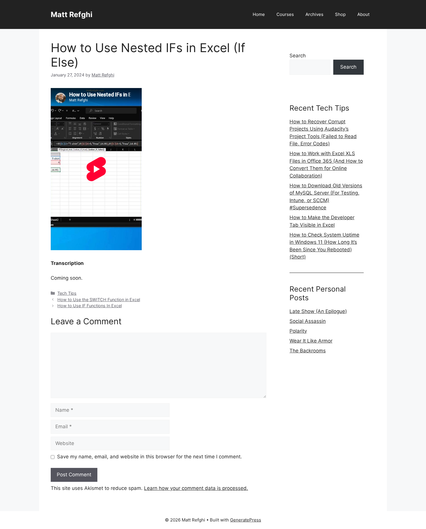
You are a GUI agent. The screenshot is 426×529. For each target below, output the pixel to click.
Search (298, 55)
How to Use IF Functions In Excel (89, 305)
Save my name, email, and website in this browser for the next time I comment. (149, 457)
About (363, 14)
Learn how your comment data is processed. (196, 488)
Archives (314, 14)
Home (259, 14)
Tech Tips (67, 293)
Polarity (298, 331)
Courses (285, 14)
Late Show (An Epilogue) (318, 311)
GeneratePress (245, 520)
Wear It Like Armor (311, 341)
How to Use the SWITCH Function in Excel (98, 299)
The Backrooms (308, 351)
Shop (340, 14)
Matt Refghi (71, 14)
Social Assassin (308, 321)
